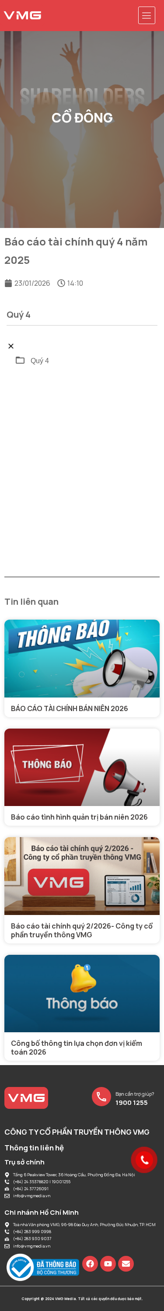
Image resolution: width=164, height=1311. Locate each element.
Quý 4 (40, 361)
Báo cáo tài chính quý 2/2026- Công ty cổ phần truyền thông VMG (82, 930)
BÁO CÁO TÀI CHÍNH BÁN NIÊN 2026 (69, 708)
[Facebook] (90, 1264)
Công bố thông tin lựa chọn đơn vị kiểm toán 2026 (76, 1047)
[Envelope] (126, 1264)
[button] (147, 15)
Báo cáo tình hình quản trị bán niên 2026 (79, 817)
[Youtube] (108, 1264)
